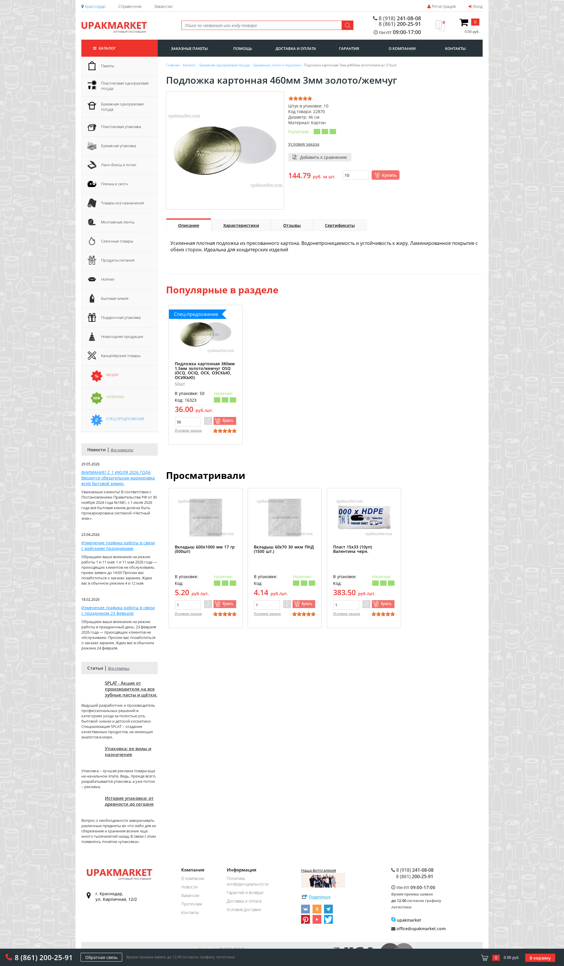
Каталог (107, 48)
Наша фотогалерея (318, 870)
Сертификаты (340, 225)
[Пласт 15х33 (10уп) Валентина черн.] (364, 517)
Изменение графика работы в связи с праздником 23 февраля (118, 610)
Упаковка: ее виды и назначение (128, 751)
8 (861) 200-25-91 (44, 957)
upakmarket (408, 920)
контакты (455, 48)
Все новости (122, 449)
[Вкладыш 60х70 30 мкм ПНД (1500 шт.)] (284, 517)
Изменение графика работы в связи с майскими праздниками (118, 545)
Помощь (242, 48)
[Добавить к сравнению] (208, 421)
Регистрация (443, 6)
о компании (402, 48)
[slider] (300, 98)
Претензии (191, 904)
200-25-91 (400, 23)
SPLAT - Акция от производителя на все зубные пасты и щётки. (131, 689)
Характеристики (241, 225)
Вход (477, 6)
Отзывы (292, 225)
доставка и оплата (296, 48)
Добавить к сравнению (323, 157)
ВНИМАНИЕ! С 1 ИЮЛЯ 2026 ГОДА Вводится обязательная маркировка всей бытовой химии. (118, 477)
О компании (192, 878)
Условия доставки (244, 909)
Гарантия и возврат (245, 892)
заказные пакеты (189, 48)
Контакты (190, 912)
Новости (189, 887)
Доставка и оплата (244, 901)
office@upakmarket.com (420, 928)
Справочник (130, 6)
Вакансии (163, 6)
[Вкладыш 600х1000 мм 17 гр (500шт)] (205, 517)
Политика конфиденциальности (247, 881)
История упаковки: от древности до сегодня (129, 801)
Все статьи (119, 668)
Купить (389, 175)
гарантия (349, 48)
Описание (188, 225)
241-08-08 (400, 18)
